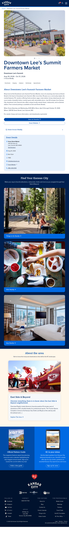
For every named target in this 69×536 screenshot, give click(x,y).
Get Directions (12, 147)
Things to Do (42, 513)
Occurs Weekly (9, 78)
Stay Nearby (10, 343)
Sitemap (61, 521)
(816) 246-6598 (12, 168)
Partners (59, 507)
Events (3, 8)
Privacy (65, 521)
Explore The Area (16, 417)
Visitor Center (42, 516)
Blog (42, 504)
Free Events (7, 83)
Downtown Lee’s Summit (13, 73)
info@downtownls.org (13, 161)
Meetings (59, 504)
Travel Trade (59, 510)
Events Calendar (42, 510)
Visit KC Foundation (60, 513)
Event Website (33, 123)
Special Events (37, 83)
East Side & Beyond (20, 397)
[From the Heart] (34, 476)
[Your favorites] (59, 3)
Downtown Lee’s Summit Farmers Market (18, 8)
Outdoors (21, 83)
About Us (42, 501)
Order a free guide (16, 465)
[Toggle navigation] (66, 3)
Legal (56, 521)
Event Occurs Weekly (15, 129)
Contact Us (42, 507)
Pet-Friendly (28, 83)
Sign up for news (52, 465)
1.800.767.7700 (25, 501)
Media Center (59, 501)
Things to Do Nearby (13, 236)
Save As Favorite (33, 119)
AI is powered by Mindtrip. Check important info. (56, 523)
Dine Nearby (10, 289)
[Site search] (62, 3)
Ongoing (15, 83)
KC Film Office (59, 516)
